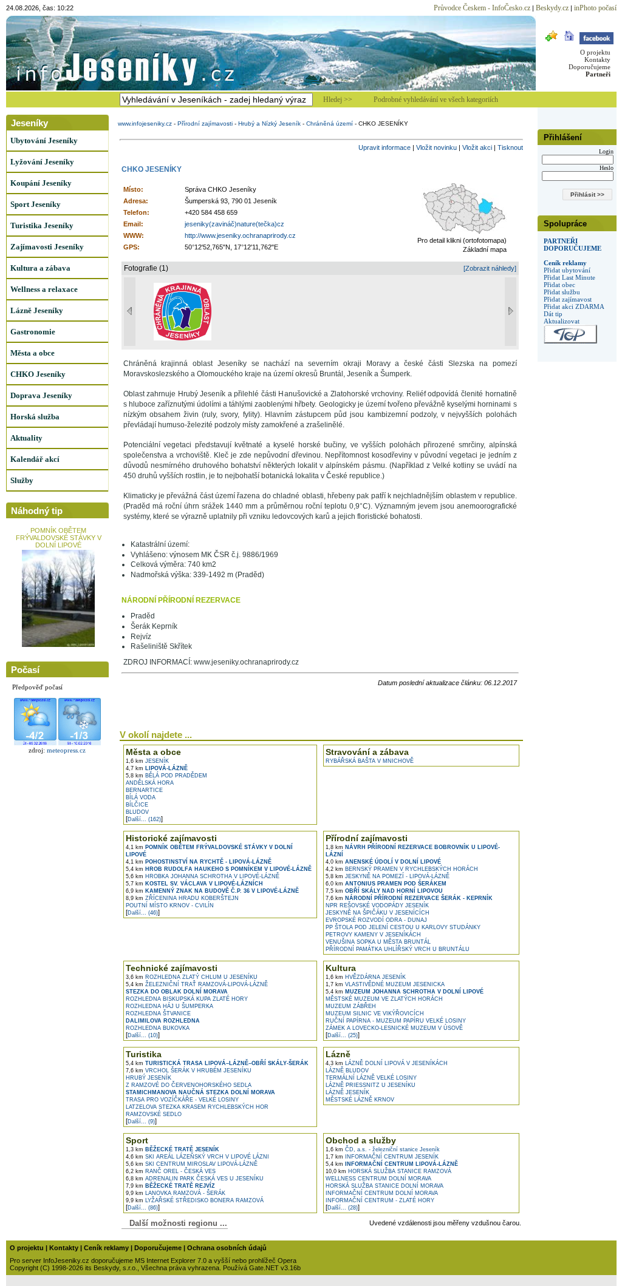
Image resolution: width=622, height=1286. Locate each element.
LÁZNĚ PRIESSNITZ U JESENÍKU (370, 1085)
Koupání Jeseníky (41, 183)
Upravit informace (384, 147)
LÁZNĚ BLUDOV (347, 1071)
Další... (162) (144, 819)
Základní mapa (485, 249)
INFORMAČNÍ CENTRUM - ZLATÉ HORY (380, 1200)
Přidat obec (559, 284)
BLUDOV (137, 812)
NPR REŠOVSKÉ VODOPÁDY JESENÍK (377, 905)
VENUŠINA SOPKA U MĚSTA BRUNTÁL (378, 942)
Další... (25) (342, 1035)
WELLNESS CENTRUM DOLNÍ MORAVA (378, 1179)
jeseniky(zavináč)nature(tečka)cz (234, 224)
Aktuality (26, 437)
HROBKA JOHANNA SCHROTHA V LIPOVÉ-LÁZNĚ (202, 876)
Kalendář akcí (35, 459)
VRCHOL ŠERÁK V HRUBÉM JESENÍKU (188, 1071)
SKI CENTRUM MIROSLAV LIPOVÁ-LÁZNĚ (192, 1164)
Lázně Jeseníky (36, 310)
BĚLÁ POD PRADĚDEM (166, 776)
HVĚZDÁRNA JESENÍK (366, 977)
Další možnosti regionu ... (176, 1223)
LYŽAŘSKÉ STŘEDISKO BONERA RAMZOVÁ (195, 1200)
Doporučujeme (589, 66)
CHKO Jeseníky (38, 374)
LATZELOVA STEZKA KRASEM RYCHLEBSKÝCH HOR (197, 1107)
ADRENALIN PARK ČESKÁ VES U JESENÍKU (195, 1179)
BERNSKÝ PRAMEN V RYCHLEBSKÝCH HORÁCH (402, 869)
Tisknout (510, 147)
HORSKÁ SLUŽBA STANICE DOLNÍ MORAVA (384, 1186)
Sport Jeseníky (35, 204)
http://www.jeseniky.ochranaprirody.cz (240, 235)
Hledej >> (337, 99)
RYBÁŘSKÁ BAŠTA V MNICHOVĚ (370, 761)
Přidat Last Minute (569, 277)
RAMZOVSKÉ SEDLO (154, 1114)
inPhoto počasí (595, 8)
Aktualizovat (561, 321)
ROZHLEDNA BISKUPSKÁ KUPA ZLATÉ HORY (187, 999)
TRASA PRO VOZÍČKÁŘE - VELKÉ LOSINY (182, 1100)
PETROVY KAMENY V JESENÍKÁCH (373, 935)
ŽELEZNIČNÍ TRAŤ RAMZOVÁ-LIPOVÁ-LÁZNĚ (197, 984)
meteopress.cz (66, 750)
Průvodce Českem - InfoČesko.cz (482, 8)
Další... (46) (143, 913)
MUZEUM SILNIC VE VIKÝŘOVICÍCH (375, 1013)
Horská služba (35, 416)
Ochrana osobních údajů (227, 1247)
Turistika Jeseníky (41, 225)
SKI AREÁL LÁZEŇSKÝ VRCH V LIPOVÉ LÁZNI (197, 1157)
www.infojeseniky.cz (145, 123)
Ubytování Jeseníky (44, 140)
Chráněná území (329, 123)
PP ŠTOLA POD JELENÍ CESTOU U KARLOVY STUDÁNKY (403, 927)
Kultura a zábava (40, 267)
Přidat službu (562, 292)
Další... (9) (141, 1121)
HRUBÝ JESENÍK (148, 1078)
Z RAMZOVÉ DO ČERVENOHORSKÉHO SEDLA (188, 1085)
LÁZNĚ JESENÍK (347, 1092)
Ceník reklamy (565, 262)
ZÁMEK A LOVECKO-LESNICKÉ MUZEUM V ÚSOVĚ (394, 1028)
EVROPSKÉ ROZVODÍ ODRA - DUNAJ (376, 920)
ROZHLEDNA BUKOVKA (158, 1028)
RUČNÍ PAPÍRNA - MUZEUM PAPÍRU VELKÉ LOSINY (396, 1021)
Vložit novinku (436, 147)
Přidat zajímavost (568, 299)
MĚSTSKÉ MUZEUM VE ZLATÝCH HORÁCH (384, 999)
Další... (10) (143, 1035)
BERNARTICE (144, 790)
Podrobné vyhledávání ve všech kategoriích (436, 99)
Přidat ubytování (567, 270)
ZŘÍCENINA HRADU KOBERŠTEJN (182, 898)
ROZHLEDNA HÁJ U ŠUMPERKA (169, 1006)
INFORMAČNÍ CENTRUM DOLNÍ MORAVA (382, 1193)
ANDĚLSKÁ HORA (150, 783)
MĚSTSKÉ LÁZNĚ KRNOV (360, 1100)
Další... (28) (342, 1208)
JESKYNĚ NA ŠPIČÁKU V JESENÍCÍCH (377, 913)
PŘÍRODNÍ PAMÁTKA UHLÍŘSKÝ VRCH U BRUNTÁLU (398, 949)
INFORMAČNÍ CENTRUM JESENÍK (382, 1157)
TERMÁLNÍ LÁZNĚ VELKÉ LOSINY (371, 1078)
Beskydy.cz (552, 8)
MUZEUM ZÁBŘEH (351, 1006)
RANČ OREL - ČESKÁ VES (171, 1171)
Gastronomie (32, 331)
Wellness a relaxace (44, 289)
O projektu (595, 52)
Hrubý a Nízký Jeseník (269, 123)
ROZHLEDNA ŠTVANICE (158, 1013)
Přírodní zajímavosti (205, 123)
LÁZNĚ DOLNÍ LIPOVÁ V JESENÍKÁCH (387, 1063)
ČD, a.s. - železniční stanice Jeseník (383, 1149)
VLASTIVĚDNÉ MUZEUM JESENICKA (385, 984)
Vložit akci (477, 147)
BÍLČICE (137, 805)
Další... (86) (143, 1208)
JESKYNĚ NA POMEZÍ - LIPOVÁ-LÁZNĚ (387, 876)
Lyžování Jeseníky (42, 161)
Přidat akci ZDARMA (574, 306)
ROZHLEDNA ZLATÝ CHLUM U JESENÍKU (192, 977)
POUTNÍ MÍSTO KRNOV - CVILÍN (170, 905)
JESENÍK (147, 761)
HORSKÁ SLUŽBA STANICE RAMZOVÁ (388, 1171)
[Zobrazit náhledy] (489, 268)
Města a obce (32, 352)
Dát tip (553, 313)
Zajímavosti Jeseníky (47, 246)
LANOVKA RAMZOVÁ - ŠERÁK (175, 1193)
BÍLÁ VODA (141, 797)
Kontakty (597, 59)
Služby (21, 480)
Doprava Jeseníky (41, 395)
